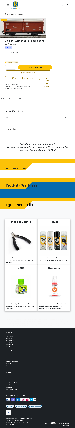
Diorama (9, 342)
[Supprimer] (7, 67)
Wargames (10, 344)
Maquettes (10, 340)
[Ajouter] (15, 67)
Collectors (9, 364)
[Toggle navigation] (8, 5)
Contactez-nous (11, 389)
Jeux (7, 366)
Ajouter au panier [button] (36, 67)
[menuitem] (11, 422)
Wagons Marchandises (15, 14)
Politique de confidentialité (14, 420)
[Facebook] (8, 412)
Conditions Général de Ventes (16, 385)
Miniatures (9, 338)
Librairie (8, 372)
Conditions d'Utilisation (14, 383)
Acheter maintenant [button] (29, 73)
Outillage (9, 368)
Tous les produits (13, 351)
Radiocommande (12, 362)
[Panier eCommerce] (62, 5)
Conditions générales (25, 418)
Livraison (7, 88)
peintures (9, 370)
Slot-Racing (10, 346)
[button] (37, 415)
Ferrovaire (9, 336)
